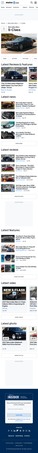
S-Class (22, 23)
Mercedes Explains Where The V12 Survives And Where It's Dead (25, 114)
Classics (32, 308)
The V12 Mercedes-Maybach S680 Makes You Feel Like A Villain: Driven (12, 85)
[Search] (32, 2)
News (3, 7)
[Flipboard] (17, 431)
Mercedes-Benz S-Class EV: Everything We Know (25, 248)
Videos (25, 7)
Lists (17, 260)
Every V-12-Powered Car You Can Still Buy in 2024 (26, 257)
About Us (11, 436)
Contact (27, 436)
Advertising (19, 436)
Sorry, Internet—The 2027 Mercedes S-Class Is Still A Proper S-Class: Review (25, 167)
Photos (31, 7)
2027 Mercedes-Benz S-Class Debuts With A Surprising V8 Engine (13, 304)
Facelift (18, 128)
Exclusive (18, 118)
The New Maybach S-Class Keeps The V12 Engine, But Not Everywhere (26, 124)
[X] (12, 431)
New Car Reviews (6, 90)
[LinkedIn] (14, 431)
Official (4, 308)
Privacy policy (10, 443)
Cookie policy (18, 443)
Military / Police (20, 108)
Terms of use (19, 445)
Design (18, 137)
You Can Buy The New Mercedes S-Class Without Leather (25, 134)
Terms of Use (19, 420)
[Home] (12, 2)
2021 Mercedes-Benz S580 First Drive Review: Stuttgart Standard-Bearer (26, 187)
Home (3, 23)
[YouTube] (26, 431)
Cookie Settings (27, 443)
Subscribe (19, 415)
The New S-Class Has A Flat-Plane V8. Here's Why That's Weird (25, 237)
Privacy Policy (25, 419)
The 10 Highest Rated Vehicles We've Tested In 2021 (26, 177)
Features (16, 7)
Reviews (9, 7)
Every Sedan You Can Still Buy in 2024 (26, 267)
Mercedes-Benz (13, 23)
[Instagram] (23, 431)
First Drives (32, 90)
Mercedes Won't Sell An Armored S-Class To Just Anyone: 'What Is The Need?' (26, 104)
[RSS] (29, 431)
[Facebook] (9, 431)
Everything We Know (21, 250)
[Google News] (20, 431)
